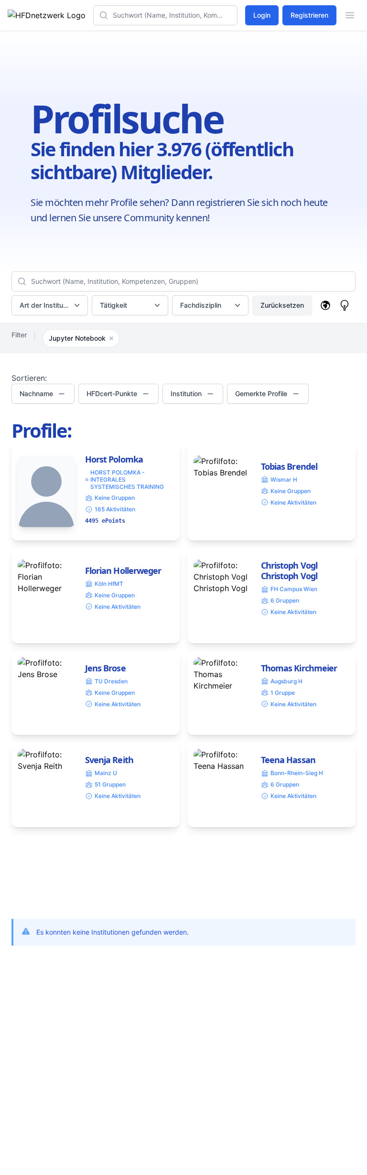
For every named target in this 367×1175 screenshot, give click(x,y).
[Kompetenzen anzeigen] (344, 305)
